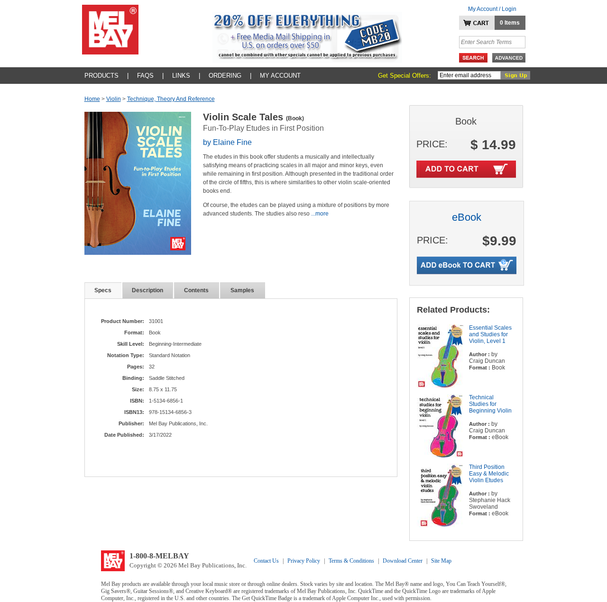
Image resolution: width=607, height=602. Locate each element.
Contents (196, 290)
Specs (102, 290)
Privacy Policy (303, 560)
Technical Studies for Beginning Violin (490, 404)
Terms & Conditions (351, 560)
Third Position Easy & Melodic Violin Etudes (489, 474)
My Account (280, 75)
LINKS (181, 75)
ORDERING (225, 75)
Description (147, 290)
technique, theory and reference (171, 99)
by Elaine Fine (227, 142)
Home (92, 99)
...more (320, 213)
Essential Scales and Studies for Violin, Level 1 (490, 334)
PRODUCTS (101, 75)
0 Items (510, 22)
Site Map (441, 560)
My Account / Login (492, 9)
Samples (242, 290)
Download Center (403, 560)
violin (113, 99)
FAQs (145, 75)
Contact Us (266, 560)
